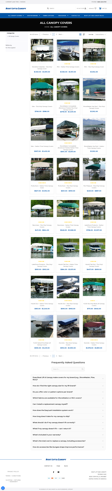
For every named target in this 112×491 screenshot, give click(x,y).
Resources (62, 15)
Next (60, 34)
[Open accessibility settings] (3, 488)
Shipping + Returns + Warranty (13, 481)
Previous (45, 34)
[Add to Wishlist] (50, 41)
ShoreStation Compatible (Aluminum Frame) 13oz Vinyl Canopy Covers (68, 108)
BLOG (66, 466)
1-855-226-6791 (101, 2)
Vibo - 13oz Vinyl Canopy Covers (42, 106)
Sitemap (70, 489)
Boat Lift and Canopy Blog (94, 15)
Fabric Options (48, 15)
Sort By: (91, 34)
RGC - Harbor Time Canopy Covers (68, 67)
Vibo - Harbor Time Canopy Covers (42, 146)
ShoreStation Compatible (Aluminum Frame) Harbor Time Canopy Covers (68, 147)
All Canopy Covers (15, 15)
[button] (68, 378)
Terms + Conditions (13, 476)
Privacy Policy (13, 471)
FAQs (58, 466)
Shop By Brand (32, 15)
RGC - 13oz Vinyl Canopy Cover (94, 67)
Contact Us (75, 15)
